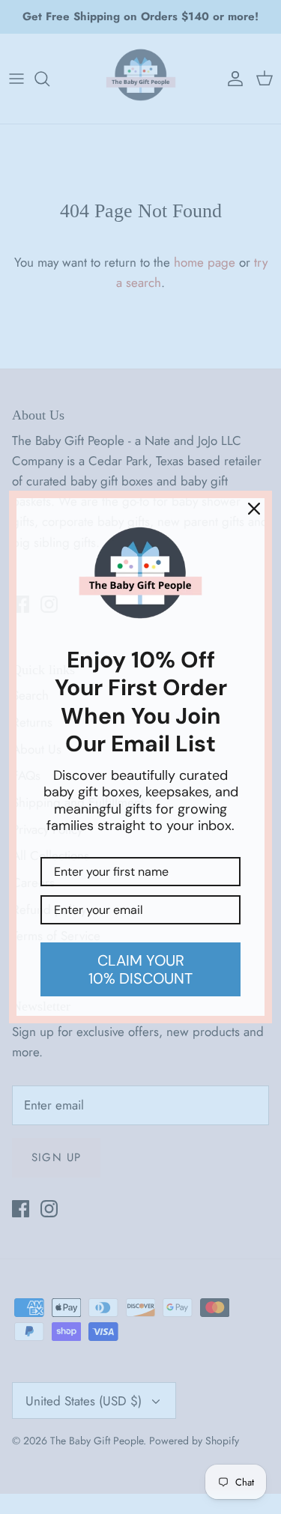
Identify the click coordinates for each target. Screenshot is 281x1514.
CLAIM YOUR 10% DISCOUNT (140, 969)
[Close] (254, 509)
